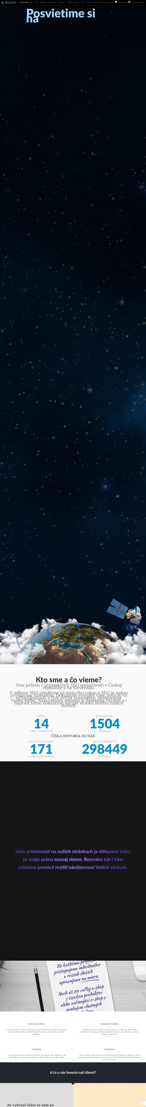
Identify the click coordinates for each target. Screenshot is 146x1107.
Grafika (70, 2)
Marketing (43, 2)
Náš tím (83, 2)
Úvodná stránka (24, 2)
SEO (31, 2)
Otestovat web (97, 2)
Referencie (76, 2)
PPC (36, 2)
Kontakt (89, 2)
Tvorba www (61, 2)
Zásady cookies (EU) (138, 2)
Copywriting (52, 2)
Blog (104, 2)
